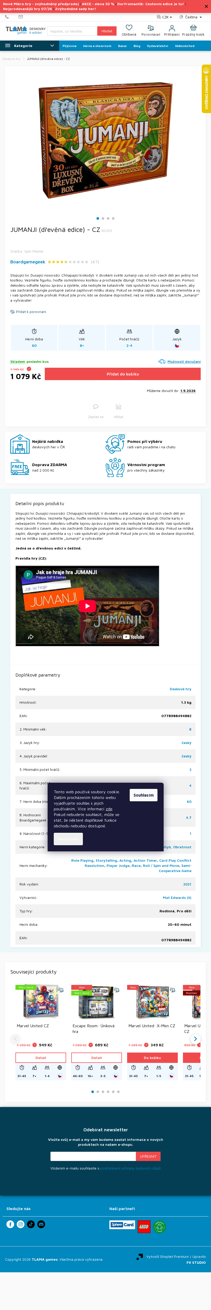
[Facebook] (10, 1224)
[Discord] (41, 1224)
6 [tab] (118, 1092)
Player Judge (118, 865)
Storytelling (106, 860)
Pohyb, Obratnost (175, 847)
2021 (187, 884)
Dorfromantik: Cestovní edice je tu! (150, 4)
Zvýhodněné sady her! (75, 8)
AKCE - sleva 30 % (98, 4)
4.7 (188, 817)
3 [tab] (108, 218)
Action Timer (145, 860)
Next (195, 1039)
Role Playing (82, 860)
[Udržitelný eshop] (159, 1226)
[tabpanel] (105, 140)
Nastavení (68, 839)
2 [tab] (103, 218)
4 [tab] (113, 218)
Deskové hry (180, 689)
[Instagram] (20, 1224)
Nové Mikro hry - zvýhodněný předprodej (41, 4)
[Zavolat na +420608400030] (12, 17)
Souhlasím (144, 795)
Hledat (107, 31)
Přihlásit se (148, 1156)
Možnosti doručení (184, 361)
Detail (41, 1057)
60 (189, 801)
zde (109, 808)
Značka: (27, 251)
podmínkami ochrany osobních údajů (130, 1168)
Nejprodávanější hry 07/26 (27, 8)
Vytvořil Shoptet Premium (167, 1256)
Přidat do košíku (123, 374)
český (186, 742)
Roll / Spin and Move (161, 865)
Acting (125, 860)
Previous (15, 1039)
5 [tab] (113, 1092)
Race (136, 865)
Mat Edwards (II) (177, 897)
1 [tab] (98, 218)
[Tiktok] (31, 1224)
